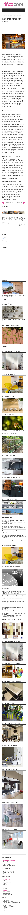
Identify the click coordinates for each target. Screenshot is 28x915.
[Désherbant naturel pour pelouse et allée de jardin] (12, 343)
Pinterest (5, 910)
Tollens (4, 883)
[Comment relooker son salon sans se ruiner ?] (11, 215)
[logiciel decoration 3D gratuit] (12, 848)
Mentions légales (7, 905)
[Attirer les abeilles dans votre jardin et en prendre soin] (12, 429)
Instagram (5, 908)
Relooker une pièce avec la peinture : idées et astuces (16, 220)
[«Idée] (12, 720)
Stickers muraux (7, 873)
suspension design (19, 86)
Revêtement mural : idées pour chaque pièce (12, 530)
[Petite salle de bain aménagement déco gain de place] (12, 826)
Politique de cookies (8, 901)
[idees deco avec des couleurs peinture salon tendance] (12, 393)
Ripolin (4, 887)
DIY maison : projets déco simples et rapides (11, 526)
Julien (4, 885)
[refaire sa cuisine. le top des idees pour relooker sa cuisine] (12, 799)
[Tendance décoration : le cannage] (12, 413)
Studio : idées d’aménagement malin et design (12, 540)
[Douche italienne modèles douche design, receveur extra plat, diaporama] (12, 370)
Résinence (5, 884)
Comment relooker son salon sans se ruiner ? (10, 220)
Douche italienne (7, 861)
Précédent (9, 203)
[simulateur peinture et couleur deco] (12, 585)
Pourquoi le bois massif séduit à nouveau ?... (13, 591)
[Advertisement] (14, 264)
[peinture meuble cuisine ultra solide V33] (12, 496)
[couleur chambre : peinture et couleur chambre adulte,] (12, 638)
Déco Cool (5, 15)
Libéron (5, 888)
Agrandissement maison (9, 865)
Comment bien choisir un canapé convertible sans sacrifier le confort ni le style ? (22, 221)
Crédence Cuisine (7, 863)
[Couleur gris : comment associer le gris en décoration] (12, 318)
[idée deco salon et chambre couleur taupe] (12, 766)
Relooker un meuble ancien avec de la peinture (12, 535)
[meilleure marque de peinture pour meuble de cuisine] (12, 677)
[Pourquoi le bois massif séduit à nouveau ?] (5, 215)
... (13, 523)
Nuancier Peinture (7, 894)
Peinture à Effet (6, 892)
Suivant (19, 203)
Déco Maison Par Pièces (12, 15)
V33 (4, 880)
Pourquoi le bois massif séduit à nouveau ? (5, 219)
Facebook (5, 907)
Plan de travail (6, 864)
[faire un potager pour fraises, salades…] (12, 452)
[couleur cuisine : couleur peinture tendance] (12, 742)
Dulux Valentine (7, 882)
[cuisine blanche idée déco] (12, 474)
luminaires (12, 159)
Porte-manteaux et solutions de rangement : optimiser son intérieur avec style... (12, 596)
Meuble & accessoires (8, 871)
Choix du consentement (8, 906)
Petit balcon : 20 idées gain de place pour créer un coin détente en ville (13, 295)
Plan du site (6, 900)
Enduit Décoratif (7, 893)
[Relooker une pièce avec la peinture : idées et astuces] (16, 215)
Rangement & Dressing (8, 872)
